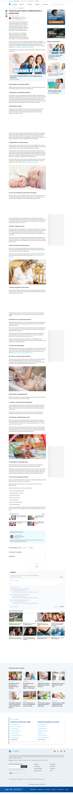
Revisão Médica (52, 766)
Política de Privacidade (38, 768)
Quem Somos (36, 764)
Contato (51, 770)
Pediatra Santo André (15, 730)
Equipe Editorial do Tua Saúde (20, 19)
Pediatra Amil (41, 732)
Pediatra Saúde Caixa (42, 735)
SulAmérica (54, 789)
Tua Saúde (10, 8)
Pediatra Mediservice (42, 728)
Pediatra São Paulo (15, 724)
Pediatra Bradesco (42, 726)
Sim (25, 547)
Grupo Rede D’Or (42, 784)
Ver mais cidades (14, 739)
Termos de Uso (52, 768)
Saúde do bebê (21, 8)
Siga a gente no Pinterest (64, 751)
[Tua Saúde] (13, 4)
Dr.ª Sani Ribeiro (18, 535)
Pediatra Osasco (14, 732)
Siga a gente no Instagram (58, 751)
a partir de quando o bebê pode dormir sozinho (23, 47)
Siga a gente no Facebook (61, 751)
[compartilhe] (6, 11)
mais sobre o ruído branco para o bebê (29, 162)
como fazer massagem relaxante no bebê (23, 352)
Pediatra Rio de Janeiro (16, 726)
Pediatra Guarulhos (15, 737)
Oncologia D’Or (47, 789)
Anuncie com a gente (37, 770)
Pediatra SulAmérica (42, 724)
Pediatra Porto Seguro (42, 730)
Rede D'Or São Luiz (41, 789)
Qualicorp (66, 789)
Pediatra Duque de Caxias (16, 735)
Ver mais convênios (41, 739)
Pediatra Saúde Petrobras (43, 737)
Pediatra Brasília (14, 728)
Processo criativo (37, 766)
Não (31, 547)
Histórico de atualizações (15, 552)
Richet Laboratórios (60, 789)
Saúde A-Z (15, 8)
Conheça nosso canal (54, 751)
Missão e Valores (53, 764)
